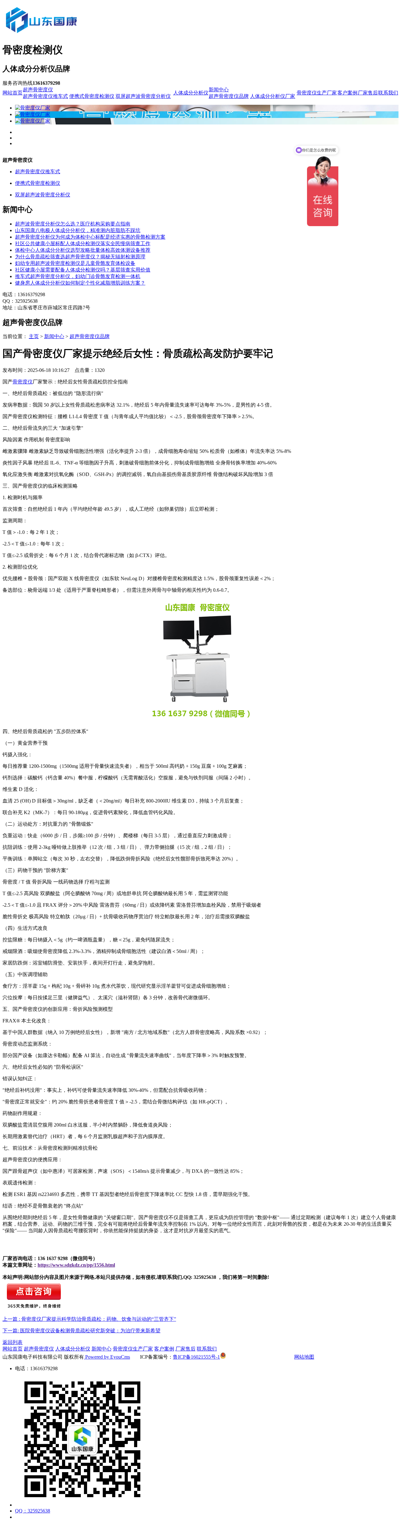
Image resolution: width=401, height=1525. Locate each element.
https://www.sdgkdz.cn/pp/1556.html (76, 1265)
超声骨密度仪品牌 (229, 96)
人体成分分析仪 (190, 92)
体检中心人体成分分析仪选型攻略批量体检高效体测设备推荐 (82, 250)
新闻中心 (219, 89)
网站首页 (13, 92)
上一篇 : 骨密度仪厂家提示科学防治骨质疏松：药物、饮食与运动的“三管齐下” (89, 1319)
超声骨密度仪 (38, 89)
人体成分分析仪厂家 (272, 96)
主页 (34, 336)
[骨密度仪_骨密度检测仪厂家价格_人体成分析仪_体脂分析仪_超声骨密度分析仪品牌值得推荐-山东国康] (76, 35)
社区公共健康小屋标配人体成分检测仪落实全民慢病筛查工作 (82, 243)
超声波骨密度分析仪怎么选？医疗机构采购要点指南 (72, 223)
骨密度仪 (23, 381)
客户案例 (347, 92)
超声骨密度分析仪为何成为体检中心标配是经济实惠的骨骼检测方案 (90, 237)
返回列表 (13, 1342)
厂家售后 (368, 92)
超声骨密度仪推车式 (45, 96)
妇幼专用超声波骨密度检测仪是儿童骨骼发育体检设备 (75, 263)
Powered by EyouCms (107, 1357)
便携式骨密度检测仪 (91, 96)
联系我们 (388, 92)
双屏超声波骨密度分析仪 (143, 96)
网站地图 (304, 1357)
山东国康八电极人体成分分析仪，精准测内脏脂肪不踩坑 (77, 230)
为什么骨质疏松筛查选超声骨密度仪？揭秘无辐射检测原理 (80, 256)
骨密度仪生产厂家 (317, 92)
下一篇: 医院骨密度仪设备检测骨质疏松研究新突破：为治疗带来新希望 (81, 1330)
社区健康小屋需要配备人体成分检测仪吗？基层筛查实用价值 (82, 269)
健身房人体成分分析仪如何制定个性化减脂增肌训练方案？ (80, 283)
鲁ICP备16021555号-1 (196, 1357)
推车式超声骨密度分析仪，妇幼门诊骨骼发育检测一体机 (77, 276)
